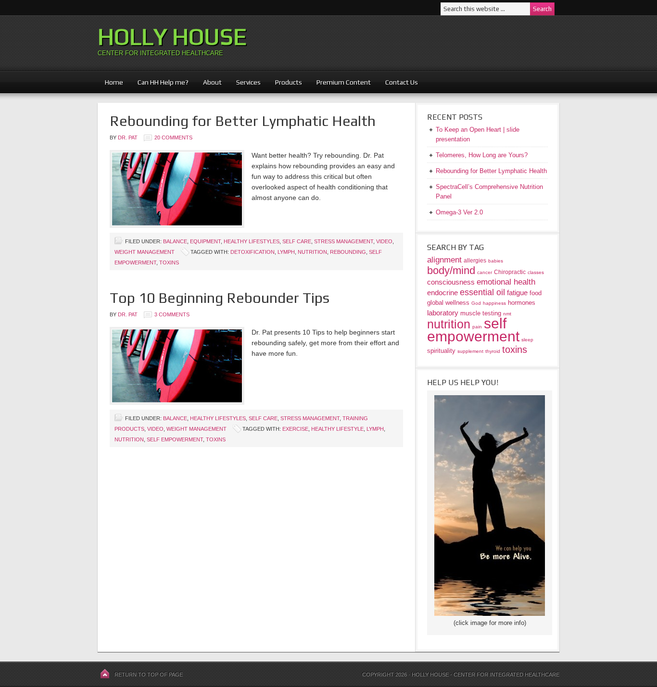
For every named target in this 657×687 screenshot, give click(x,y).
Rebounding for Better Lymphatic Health (243, 120)
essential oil (482, 292)
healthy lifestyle (337, 429)
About (209, 82)
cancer (484, 272)
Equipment (205, 241)
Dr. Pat (128, 137)
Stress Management (343, 241)
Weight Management (144, 252)
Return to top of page (148, 674)
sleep (527, 339)
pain (477, 326)
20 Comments (173, 137)
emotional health (506, 282)
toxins (169, 262)
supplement (470, 351)
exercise (295, 429)
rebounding (348, 252)
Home (114, 82)
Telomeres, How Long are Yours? (482, 155)
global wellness (448, 302)
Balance (175, 241)
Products (285, 82)
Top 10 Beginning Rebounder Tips (219, 297)
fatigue (517, 292)
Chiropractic (510, 272)
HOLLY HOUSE (172, 36)
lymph (286, 252)
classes (536, 272)
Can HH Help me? (159, 82)
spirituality (441, 350)
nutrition (312, 252)
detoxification (252, 252)
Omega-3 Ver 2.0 (459, 212)
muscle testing (480, 313)
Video (384, 241)
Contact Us (401, 82)
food (536, 293)
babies (495, 260)
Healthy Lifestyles (251, 241)
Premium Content (340, 82)
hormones (521, 302)
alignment (444, 259)
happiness (494, 303)
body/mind (451, 270)
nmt (507, 313)
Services (248, 82)
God (476, 303)
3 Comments (172, 314)
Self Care (296, 241)
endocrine (442, 292)
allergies (475, 260)
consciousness (451, 282)
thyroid (492, 351)
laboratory (442, 313)
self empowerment (175, 439)
